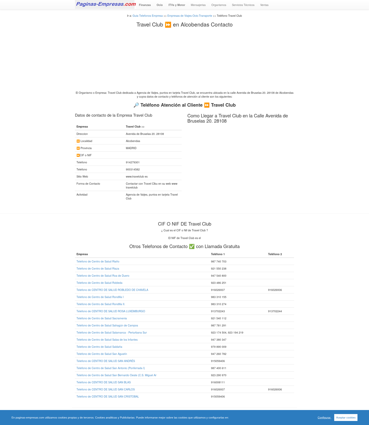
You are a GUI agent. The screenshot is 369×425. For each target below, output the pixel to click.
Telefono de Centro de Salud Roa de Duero (102, 275)
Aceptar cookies (346, 417)
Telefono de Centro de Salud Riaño (97, 261)
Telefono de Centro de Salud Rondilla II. (100, 304)
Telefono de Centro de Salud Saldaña (99, 347)
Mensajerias (198, 5)
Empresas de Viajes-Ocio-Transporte (189, 15)
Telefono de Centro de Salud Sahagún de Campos (107, 325)
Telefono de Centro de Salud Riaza (97, 268)
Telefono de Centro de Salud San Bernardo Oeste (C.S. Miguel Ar (116, 375)
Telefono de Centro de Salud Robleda (99, 283)
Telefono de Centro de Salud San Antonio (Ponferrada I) (110, 368)
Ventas (264, 5)
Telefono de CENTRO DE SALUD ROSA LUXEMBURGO (110, 311)
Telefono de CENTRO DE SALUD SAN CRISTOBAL (107, 396)
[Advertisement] (184, 56)
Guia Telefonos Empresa (148, 15)
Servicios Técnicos (243, 5)
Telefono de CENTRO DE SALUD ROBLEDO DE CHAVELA (112, 290)
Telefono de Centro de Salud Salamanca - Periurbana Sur (111, 332)
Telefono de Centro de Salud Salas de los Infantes (107, 339)
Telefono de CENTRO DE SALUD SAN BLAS (103, 382)
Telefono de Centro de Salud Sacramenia (101, 318)
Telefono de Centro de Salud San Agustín (101, 354)
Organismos (218, 5)
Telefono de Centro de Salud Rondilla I (100, 297)
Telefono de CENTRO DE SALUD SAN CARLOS (105, 389)
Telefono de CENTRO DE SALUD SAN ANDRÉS (105, 361)
